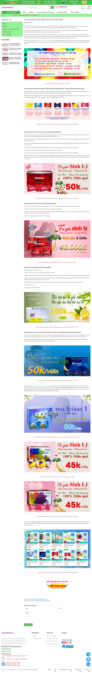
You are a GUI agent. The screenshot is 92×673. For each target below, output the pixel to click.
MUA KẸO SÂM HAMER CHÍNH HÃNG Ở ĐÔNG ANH (40, 600)
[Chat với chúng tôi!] (88, 659)
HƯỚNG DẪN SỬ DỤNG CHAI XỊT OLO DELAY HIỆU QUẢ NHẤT (15, 45)
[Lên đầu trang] (88, 668)
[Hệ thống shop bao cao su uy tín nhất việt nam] (46, 2)
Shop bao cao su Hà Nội (32, 669)
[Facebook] (63, 642)
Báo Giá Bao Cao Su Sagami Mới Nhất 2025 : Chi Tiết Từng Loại (15, 54)
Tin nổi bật (5, 40)
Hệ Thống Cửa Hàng (62, 12)
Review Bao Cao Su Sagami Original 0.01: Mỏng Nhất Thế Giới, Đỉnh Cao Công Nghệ (15, 59)
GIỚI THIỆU (34, 635)
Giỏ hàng (88, 8)
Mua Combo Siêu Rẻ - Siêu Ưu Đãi (45, 12)
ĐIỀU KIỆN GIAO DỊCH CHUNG (52, 643)
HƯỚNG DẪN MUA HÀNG (37, 638)
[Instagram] (70, 642)
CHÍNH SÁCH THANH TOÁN (52, 638)
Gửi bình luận (28, 624)
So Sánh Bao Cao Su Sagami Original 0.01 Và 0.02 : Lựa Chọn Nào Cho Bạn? (15, 49)
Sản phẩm (30, 12)
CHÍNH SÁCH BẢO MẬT (51, 635)
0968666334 (6, 649)
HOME (23, 12)
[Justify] (52, 7)
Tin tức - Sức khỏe (74, 12)
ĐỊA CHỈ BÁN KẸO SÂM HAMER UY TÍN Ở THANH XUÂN (14, 64)
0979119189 (6, 651)
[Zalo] (68, 643)
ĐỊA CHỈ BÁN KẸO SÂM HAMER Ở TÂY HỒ (38, 599)
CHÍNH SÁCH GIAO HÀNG (52, 641)
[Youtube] (65, 642)
